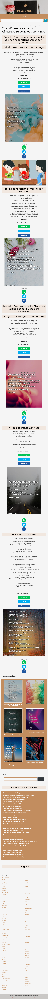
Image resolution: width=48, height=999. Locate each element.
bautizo (4, 894)
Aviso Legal (10, 997)
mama (26, 979)
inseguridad (5, 882)
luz (25, 884)
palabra (4, 987)
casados (4, 989)
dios (26, 927)
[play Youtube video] (24, 172)
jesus (3, 966)
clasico (4, 972)
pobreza (4, 922)
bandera (4, 905)
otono (26, 880)
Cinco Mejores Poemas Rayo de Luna (13, 764)
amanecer (5, 912)
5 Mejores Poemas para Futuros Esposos (14, 819)
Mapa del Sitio (36, 997)
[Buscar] (46, 20)
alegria (26, 886)
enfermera (5, 935)
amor (26, 986)
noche (26, 897)
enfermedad (5, 929)
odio (3, 925)
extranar (4, 920)
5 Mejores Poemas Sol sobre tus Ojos (13, 854)
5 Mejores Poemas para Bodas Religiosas (15, 857)
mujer (26, 977)
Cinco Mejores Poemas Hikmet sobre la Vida (15, 797)
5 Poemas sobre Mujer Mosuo (34, 706)
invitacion (4, 886)
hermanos (27, 960)
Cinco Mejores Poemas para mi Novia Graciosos (17, 828)
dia (25, 949)
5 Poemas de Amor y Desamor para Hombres (16, 815)
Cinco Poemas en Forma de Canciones (35, 763)
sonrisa (4, 950)
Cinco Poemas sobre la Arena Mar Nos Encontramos (18, 846)
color (26, 891)
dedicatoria (28, 983)
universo (4, 933)
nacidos (4, 888)
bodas (26, 925)
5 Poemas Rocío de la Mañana (13, 735)
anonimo (4, 910)
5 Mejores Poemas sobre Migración (13, 808)
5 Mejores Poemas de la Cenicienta (13, 804)
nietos (3, 968)
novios (26, 973)
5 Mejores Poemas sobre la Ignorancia (14, 793)
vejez (3, 948)
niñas (26, 878)
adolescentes (28, 908)
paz (25, 921)
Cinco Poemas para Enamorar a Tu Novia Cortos (17, 810)
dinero (3, 879)
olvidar (26, 876)
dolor (3, 976)
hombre (27, 958)
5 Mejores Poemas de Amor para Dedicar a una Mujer (18, 795)
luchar (3, 931)
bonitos (27, 917)
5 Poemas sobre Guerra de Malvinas (13, 821)
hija (25, 938)
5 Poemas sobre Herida (9, 848)
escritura (4, 927)
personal (4, 938)
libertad (27, 914)
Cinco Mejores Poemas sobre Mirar (13, 824)
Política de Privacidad (28, 997)
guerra (26, 902)
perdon (4, 957)
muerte (27, 955)
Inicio (3, 26)
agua (26, 912)
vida (26, 968)
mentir (3, 946)
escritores (4, 955)
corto (26, 975)
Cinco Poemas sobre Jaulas (11, 835)
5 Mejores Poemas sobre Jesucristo (13, 839)
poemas (27, 988)
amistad (27, 951)
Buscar (4, 774)
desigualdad (5, 884)
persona (27, 947)
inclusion (4, 897)
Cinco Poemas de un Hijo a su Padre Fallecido (16, 843)
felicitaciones (28, 889)
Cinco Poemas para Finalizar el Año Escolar (15, 837)
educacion (27, 930)
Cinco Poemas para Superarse (12, 852)
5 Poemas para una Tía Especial (12, 801)
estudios (4, 983)
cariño (3, 901)
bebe (26, 910)
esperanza (5, 970)
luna (26, 923)
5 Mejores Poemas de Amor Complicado (14, 813)
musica (4, 942)
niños (26, 970)
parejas (27, 906)
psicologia (4, 899)
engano (4, 918)
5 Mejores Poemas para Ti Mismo (35, 732)
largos (26, 904)
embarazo (4, 914)
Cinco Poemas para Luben (10, 817)
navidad (27, 934)
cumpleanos (28, 962)
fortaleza (4, 985)
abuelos (27, 942)
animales (27, 893)
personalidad (5, 877)
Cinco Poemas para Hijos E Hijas (12, 850)
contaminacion (6, 944)
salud (7, 26)
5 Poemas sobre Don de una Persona (13, 826)
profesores (27, 936)
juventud (4, 981)
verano (4, 963)
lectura (4, 907)
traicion (4, 890)
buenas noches (6, 978)
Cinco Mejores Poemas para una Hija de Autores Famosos (20, 841)
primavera (27, 899)
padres (26, 966)
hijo (25, 940)
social (3, 974)
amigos (27, 981)
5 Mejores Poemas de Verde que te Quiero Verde (13, 705)
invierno (4, 961)
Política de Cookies (18, 997)
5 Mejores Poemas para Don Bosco (13, 830)
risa (3, 916)
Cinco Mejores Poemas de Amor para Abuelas (16, 832)
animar (4, 940)
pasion (4, 953)
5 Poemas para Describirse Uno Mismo (14, 799)
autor (26, 919)
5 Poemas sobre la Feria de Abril (12, 806)
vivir (3, 903)
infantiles (27, 964)
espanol (27, 945)
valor (26, 895)
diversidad (5, 892)
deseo (3, 959)
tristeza (27, 953)
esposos (27, 932)
